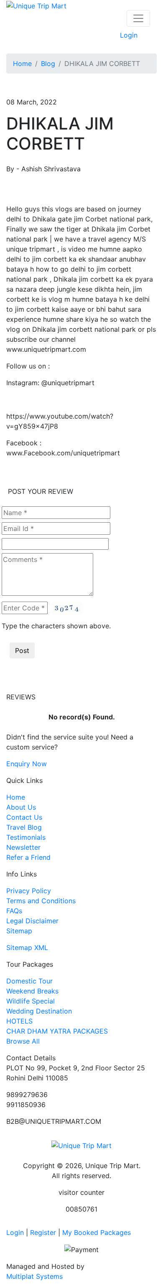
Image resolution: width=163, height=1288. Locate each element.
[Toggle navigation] (138, 18)
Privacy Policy (28, 891)
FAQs (14, 911)
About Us (21, 807)
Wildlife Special (30, 1001)
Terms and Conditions (41, 901)
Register (43, 1232)
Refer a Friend (28, 857)
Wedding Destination (39, 1011)
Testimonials (26, 837)
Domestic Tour (29, 981)
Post (22, 650)
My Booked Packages (96, 1232)
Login (129, 35)
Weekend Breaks (32, 991)
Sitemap (19, 931)
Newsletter (23, 847)
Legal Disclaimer (32, 921)
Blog (48, 63)
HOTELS (19, 1021)
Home (22, 63)
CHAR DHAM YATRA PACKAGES (57, 1031)
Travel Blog (24, 827)
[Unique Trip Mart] (36, 5)
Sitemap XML (27, 947)
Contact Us (24, 817)
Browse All (23, 1041)
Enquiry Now (26, 764)
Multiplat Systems (34, 1276)
